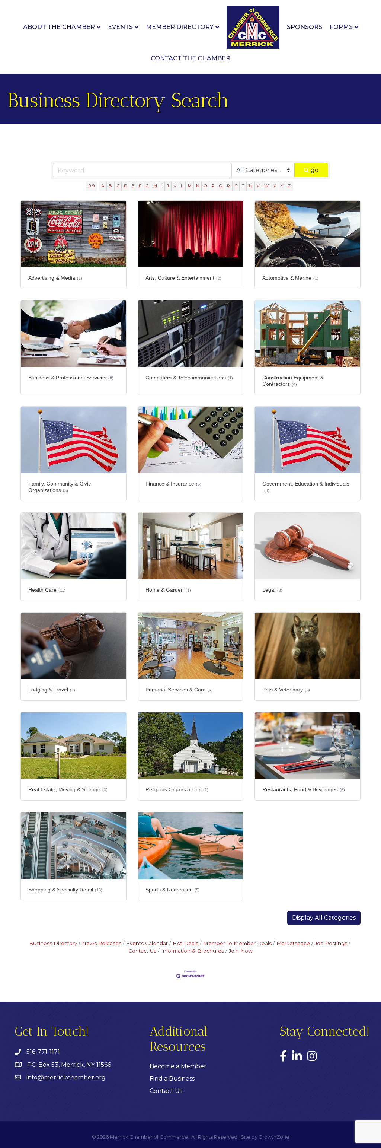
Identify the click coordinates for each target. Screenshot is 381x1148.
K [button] (174, 185)
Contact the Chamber (190, 58)
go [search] (314, 170)
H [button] (155, 185)
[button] (324, 918)
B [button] (110, 185)
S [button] (236, 185)
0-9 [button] (92, 185)
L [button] (182, 185)
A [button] (102, 185)
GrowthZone (274, 1137)
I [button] (162, 185)
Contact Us (166, 1090)
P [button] (213, 185)
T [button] (243, 185)
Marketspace (293, 943)
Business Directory (53, 943)
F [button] (140, 185)
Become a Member (178, 1066)
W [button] (266, 185)
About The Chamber (59, 27)
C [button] (118, 185)
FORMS (341, 27)
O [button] (205, 185)
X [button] (274, 185)
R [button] (228, 185)
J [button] (168, 185)
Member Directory (180, 27)
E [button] (133, 185)
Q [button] (220, 185)
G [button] (147, 185)
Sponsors (304, 27)
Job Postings (331, 943)
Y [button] (282, 185)
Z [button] (289, 185)
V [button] (258, 185)
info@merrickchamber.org (66, 1077)
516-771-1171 (43, 1051)
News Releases (101, 943)
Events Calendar (147, 943)
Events (120, 27)
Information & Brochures (192, 951)
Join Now (241, 951)
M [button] (190, 185)
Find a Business (172, 1078)
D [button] (125, 185)
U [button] (250, 185)
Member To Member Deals (237, 943)
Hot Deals (185, 943)
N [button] (197, 185)
